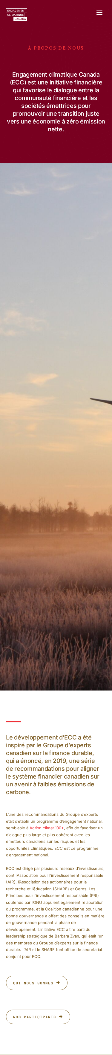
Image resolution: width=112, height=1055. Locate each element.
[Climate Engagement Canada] (16, 14)
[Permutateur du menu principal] (99, 12)
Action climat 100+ (47, 827)
